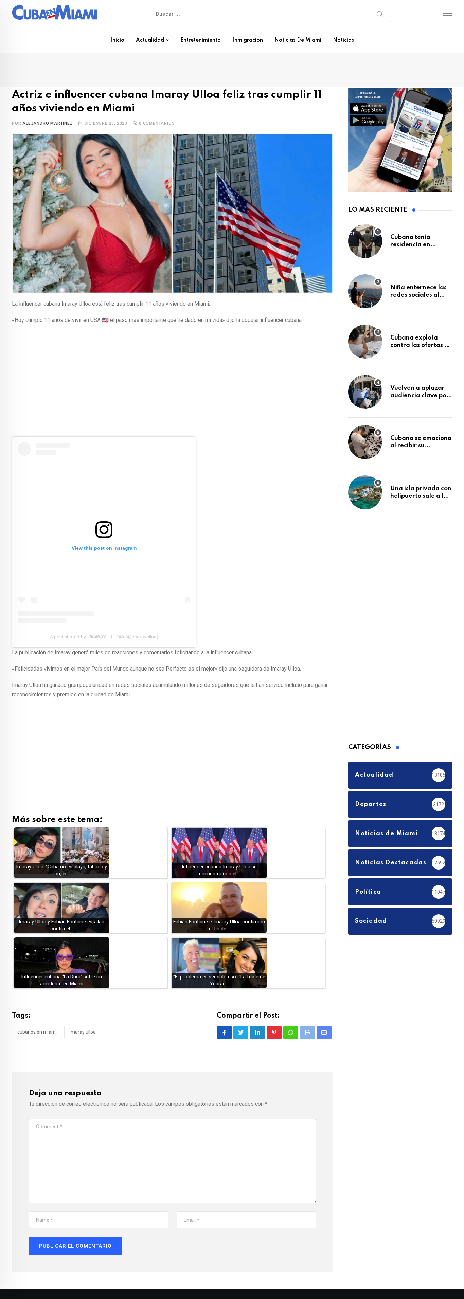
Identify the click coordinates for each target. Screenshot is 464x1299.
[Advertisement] (172, 380)
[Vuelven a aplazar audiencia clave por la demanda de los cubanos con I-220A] (365, 395)
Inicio (117, 40)
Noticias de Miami (297, 40)
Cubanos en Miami (37, 1034)
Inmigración (247, 40)
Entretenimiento (200, 40)
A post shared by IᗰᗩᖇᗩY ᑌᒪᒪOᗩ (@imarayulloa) (104, 638)
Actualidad (150, 40)
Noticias (343, 40)
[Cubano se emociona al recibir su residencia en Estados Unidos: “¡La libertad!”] (365, 445)
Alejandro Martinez (47, 124)
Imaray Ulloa (83, 1034)
